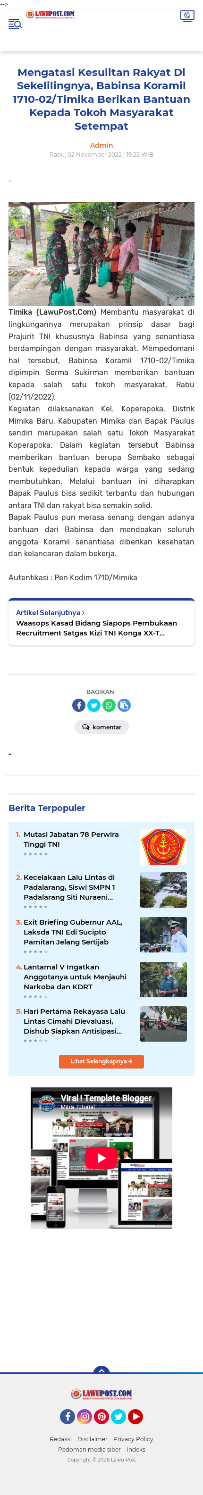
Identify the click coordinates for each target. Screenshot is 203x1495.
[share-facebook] (78, 705)
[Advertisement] (101, 1291)
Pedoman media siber (89, 1449)
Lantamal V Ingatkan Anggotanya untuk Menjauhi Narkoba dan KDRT (75, 976)
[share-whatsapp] (109, 705)
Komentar (106, 727)
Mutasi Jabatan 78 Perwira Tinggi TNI (71, 839)
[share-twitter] (94, 705)
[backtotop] (101, 1374)
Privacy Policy (133, 1439)
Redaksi (61, 1439)
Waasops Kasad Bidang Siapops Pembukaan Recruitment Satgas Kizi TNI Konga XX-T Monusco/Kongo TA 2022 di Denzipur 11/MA (96, 628)
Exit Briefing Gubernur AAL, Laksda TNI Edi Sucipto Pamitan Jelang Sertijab (73, 932)
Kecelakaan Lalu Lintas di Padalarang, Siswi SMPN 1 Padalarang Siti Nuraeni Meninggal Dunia (69, 887)
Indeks (136, 1449)
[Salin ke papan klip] (124, 705)
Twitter (123, 1428)
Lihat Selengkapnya (99, 1061)
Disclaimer (92, 1439)
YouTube (142, 1428)
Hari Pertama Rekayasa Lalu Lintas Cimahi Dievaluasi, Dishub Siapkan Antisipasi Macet (74, 1021)
